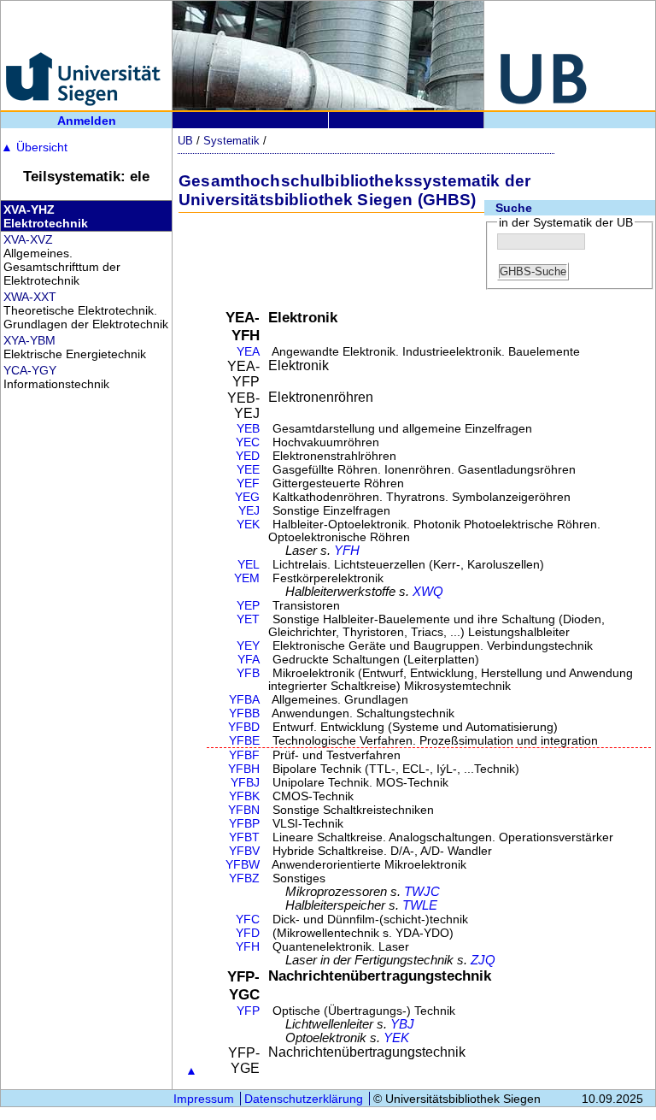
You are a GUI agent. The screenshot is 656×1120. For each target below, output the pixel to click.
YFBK (244, 796)
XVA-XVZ (28, 239)
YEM (247, 578)
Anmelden (86, 120)
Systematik (231, 140)
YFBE (244, 740)
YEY (248, 646)
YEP (248, 605)
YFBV (244, 851)
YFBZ (244, 878)
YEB (248, 428)
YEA (248, 351)
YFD (248, 933)
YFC (248, 919)
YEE (248, 469)
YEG (247, 497)
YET (248, 619)
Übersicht (34, 147)
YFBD (244, 727)
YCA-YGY (29, 370)
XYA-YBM (29, 340)
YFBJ (245, 782)
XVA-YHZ (29, 209)
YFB (248, 673)
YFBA (244, 699)
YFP (248, 1011)
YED (248, 456)
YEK (248, 524)
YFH (347, 550)
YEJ (249, 510)
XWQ (428, 591)
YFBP (244, 823)
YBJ (402, 1024)
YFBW (243, 864)
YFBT (244, 837)
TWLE (419, 905)
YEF (248, 483)
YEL (248, 564)
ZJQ (483, 960)
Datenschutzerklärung (303, 1098)
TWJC (422, 892)
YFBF (244, 755)
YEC (248, 442)
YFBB (244, 713)
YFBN (244, 810)
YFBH (244, 769)
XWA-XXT (29, 297)
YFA (248, 659)
